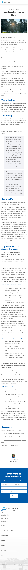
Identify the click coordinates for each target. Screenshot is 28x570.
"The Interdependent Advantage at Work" (15, 433)
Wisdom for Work (4, 535)
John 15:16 (8, 300)
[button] (26, 2)
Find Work (3, 540)
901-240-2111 (3, 525)
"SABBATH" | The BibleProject (12, 445)
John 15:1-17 (18, 415)
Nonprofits (3, 545)
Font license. (22, 564)
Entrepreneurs (4, 543)
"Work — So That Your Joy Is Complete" (14, 437)
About (2, 553)
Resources (3, 550)
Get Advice (3, 538)
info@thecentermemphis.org (6, 527)
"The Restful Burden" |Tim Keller (13, 430)
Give (2, 555)
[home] (5, 2)
